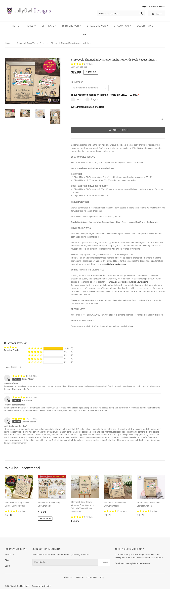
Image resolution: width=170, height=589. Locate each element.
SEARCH (80, 577)
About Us (68, 577)
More (83, 34)
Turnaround (77, 82)
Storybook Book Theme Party (30, 43)
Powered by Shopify (41, 586)
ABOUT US (9, 554)
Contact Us (91, 577)
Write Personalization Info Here (87, 107)
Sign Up (104, 562)
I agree (94, 99)
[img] (19, 376)
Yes (79, 99)
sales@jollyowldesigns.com (114, 264)
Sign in (145, 6)
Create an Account (158, 6)
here (131, 326)
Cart (158, 13)
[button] (77, 64)
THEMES (29, 25)
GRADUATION (121, 25)
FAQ (7, 560)
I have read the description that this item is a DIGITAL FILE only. (105, 94)
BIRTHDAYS (48, 25)
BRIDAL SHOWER (96, 25)
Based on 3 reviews (12, 350)
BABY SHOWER (70, 25)
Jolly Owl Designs (20, 586)
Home (15, 25)
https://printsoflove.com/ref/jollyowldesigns (128, 282)
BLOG (7, 566)
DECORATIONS (145, 25)
